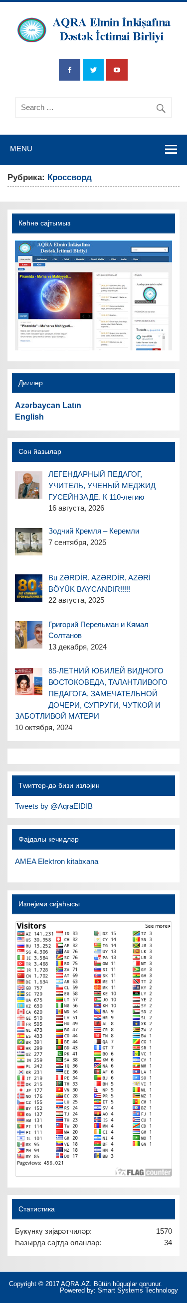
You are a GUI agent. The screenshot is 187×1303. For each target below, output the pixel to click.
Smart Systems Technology (138, 1290)
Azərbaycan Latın (48, 405)
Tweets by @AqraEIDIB (54, 806)
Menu (21, 148)
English (29, 417)
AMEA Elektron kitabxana (56, 861)
